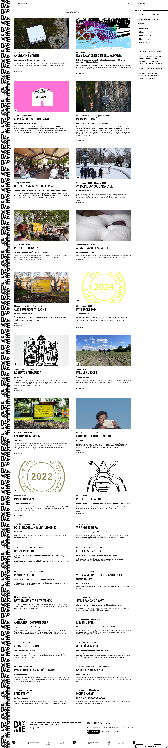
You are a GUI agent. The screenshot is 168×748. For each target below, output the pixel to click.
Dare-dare (5, 374)
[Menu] (15, 3)
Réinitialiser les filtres (72, 12)
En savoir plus (18, 71)
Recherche (163, 3)
